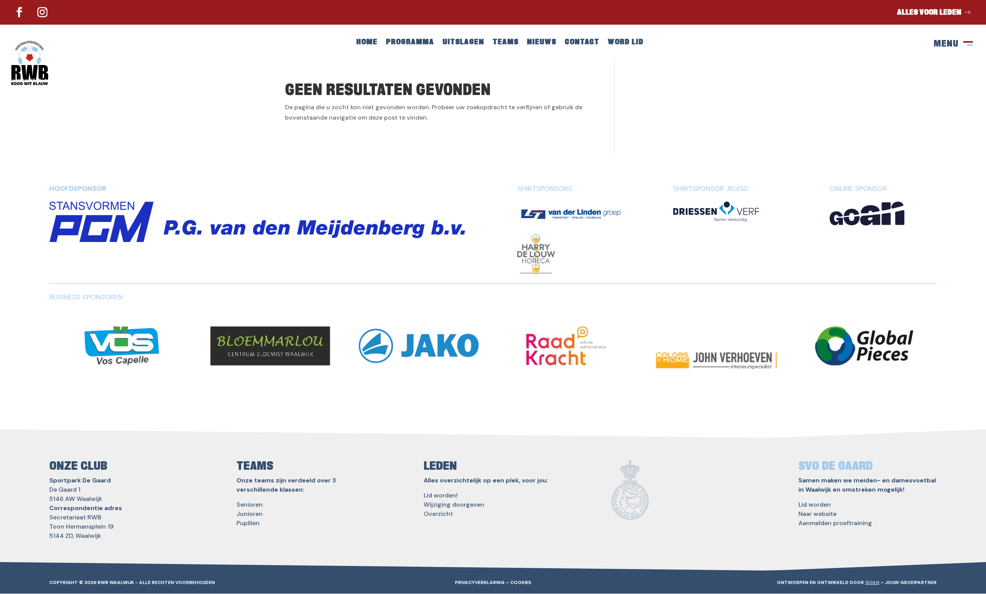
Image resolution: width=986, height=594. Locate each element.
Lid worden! (441, 495)
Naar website (817, 514)
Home (366, 42)
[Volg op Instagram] (42, 12)
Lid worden (814, 505)
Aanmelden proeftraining (835, 523)
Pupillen (248, 523)
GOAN (872, 582)
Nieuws (541, 42)
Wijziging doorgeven (454, 505)
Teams (505, 42)
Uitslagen (463, 42)
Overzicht (438, 514)
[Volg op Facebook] (19, 12)
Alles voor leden (929, 12)
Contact (582, 42)
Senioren (249, 505)
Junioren (249, 514)
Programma (410, 42)
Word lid (626, 42)
